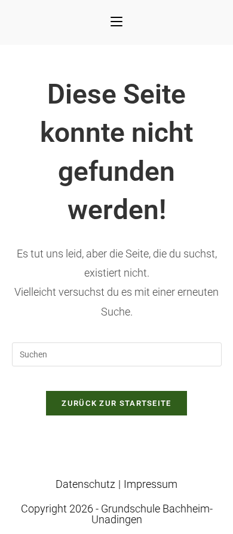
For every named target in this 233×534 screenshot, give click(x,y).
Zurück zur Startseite (116, 403)
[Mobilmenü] (116, 22)
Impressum (150, 484)
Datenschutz (85, 484)
